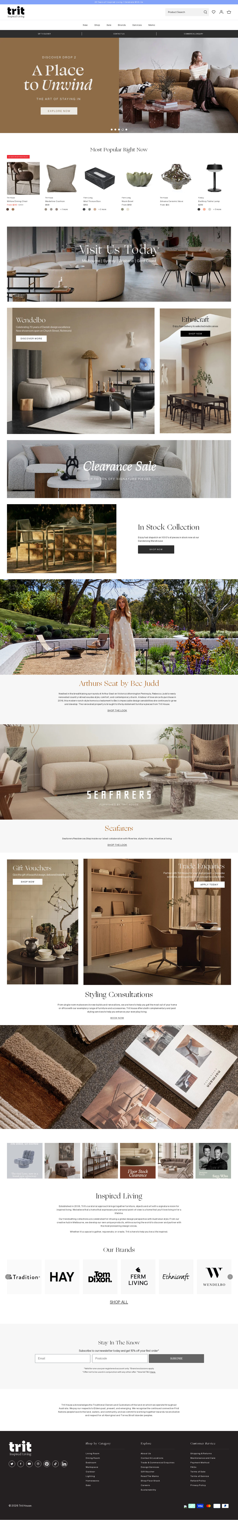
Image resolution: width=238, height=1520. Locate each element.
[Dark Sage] (122, 210)
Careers (145, 1485)
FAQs (193, 1467)
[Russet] (57, 210)
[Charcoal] (84, 210)
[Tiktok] (55, 1464)
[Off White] (127, 210)
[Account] (221, 12)
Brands (122, 25)
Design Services (150, 1467)
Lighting (90, 1476)
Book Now (117, 1018)
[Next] (230, 1276)
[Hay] (46, 210)
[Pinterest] (47, 1464)
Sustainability (148, 1489)
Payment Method (199, 1462)
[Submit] (205, 12)
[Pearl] (95, 210)
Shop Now (156, 549)
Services (137, 25)
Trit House (25, 1505)
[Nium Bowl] (138, 175)
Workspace (92, 1467)
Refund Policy (198, 1480)
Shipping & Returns (201, 1453)
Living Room (92, 1453)
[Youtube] (29, 1464)
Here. (153, 1372)
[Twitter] (12, 1464)
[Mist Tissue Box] (99, 175)
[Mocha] (7, 210)
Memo (151, 25)
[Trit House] (15, 12)
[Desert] (210, 210)
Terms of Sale (197, 1471)
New (85, 25)
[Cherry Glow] (204, 210)
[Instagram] (38, 1464)
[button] (111, 129)
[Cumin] (13, 210)
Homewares (92, 1480)
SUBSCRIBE (176, 1358)
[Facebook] (20, 1464)
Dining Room (93, 1458)
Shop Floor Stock (150, 1480)
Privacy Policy (198, 1485)
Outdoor (90, 1471)
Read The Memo (150, 1476)
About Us (146, 1453)
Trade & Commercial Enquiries (157, 1462)
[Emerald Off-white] (89, 210)
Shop (97, 25)
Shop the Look (117, 710)
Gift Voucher (147, 1471)
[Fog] (51, 210)
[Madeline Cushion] (61, 175)
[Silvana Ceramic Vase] (176, 175)
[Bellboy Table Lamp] (214, 175)
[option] (119, 2)
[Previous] (7, 1276)
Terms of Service (199, 1476)
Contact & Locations (152, 1458)
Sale (109, 25)
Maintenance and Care (202, 1458)
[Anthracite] (199, 210)
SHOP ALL (119, 1302)
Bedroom (91, 1462)
